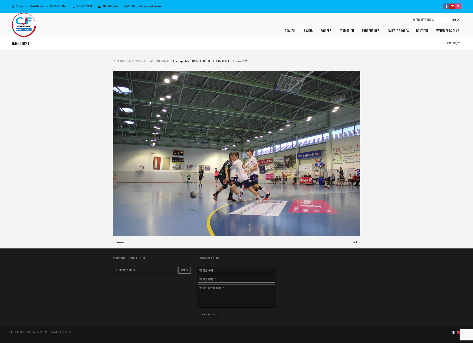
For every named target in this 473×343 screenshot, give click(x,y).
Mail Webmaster (110, 6)
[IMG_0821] (236, 153)
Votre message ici (211, 288)
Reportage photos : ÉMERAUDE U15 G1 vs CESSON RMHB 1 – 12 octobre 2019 (210, 61)
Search (455, 19)
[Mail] (452, 6)
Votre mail (207, 279)
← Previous (118, 242)
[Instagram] (458, 6)
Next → (356, 242)
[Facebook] (446, 6)
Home (448, 43)
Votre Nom (207, 270)
